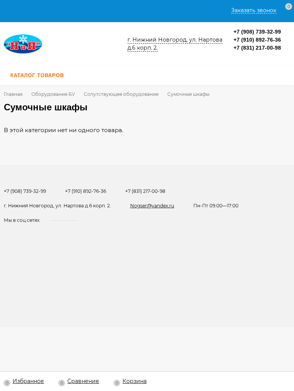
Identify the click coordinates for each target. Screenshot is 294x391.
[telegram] (107, 220)
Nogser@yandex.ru (152, 205)
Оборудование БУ (53, 94)
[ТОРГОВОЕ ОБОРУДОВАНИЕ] (61, 44)
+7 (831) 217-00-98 (257, 48)
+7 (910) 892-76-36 (257, 40)
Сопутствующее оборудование (121, 94)
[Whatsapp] (236, 56)
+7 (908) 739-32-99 (257, 32)
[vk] (90, 220)
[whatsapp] (98, 220)
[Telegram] (245, 56)
